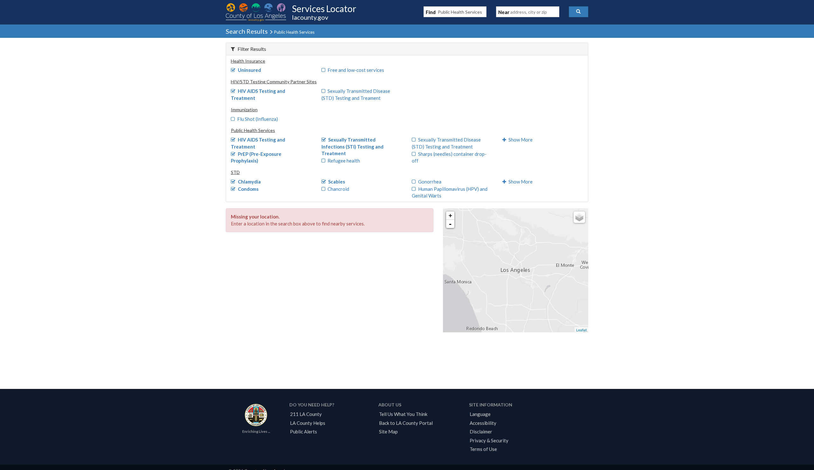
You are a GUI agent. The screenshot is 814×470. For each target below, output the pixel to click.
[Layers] (579, 217)
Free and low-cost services (356, 70)
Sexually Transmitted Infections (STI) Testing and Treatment (352, 146)
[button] (578, 11)
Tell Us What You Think (403, 414)
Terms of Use (483, 449)
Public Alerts (303, 431)
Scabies (336, 181)
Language (480, 414)
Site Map (388, 431)
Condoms (248, 189)
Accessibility (483, 423)
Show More (520, 139)
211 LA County (306, 414)
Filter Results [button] (252, 49)
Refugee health (344, 160)
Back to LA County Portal (406, 423)
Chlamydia (249, 181)
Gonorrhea (429, 181)
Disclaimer (481, 431)
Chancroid (338, 189)
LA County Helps (307, 423)
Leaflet (581, 329)
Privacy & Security (489, 440)
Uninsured (249, 70)
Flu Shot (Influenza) (257, 119)
